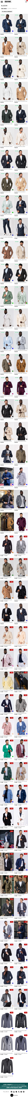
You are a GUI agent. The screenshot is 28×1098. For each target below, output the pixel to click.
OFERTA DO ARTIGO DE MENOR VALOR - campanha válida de (14, 1086)
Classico (9, 8)
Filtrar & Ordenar (7, 11)
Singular (14, 8)
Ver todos (4, 8)
